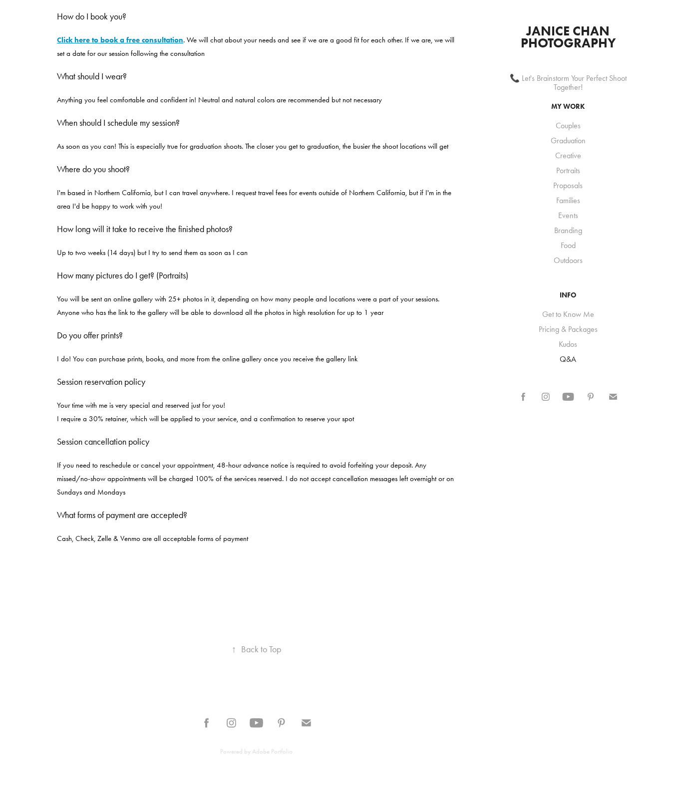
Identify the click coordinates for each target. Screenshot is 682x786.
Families (568, 200)
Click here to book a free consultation (120, 39)
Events (568, 215)
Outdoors (568, 260)
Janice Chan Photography (568, 37)
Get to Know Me (568, 314)
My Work (568, 106)
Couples (568, 125)
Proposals (568, 185)
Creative (568, 155)
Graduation (568, 140)
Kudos (568, 344)
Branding (568, 230)
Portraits (568, 170)
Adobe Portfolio (272, 751)
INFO (568, 295)
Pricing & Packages (568, 329)
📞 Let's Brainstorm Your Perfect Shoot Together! (568, 82)
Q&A (568, 359)
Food (568, 245)
